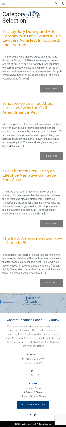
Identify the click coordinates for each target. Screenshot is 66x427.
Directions (57, 3)
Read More (51, 88)
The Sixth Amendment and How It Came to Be (32, 240)
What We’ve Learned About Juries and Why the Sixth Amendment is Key (28, 108)
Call (64, 3)
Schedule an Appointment (33, 405)
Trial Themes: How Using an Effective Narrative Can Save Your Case (29, 175)
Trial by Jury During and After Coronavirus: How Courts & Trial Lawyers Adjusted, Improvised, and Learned (32, 38)
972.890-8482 (33, 375)
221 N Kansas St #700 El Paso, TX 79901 (33, 361)
